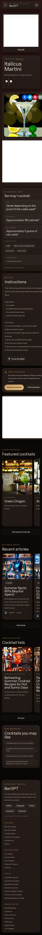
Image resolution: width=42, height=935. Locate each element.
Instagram (20, 806)
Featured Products (11, 864)
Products (7, 868)
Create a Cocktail (14, 387)
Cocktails (9, 583)
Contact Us (8, 911)
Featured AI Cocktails (11, 837)
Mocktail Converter (11, 888)
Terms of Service (10, 915)
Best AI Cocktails (10, 827)
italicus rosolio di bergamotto (24, 246)
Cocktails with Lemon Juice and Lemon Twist (19, 750)
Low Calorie (8, 854)
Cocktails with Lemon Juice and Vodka (19, 743)
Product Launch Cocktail (13, 895)
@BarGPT (20, 59)
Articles (7, 844)
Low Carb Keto (9, 857)
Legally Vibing (9, 925)
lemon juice (10, 251)
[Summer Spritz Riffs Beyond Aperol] (17, 566)
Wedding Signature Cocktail (14, 898)
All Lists (21, 718)
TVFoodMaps (9, 929)
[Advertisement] (21, 31)
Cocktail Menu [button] (18, 359)
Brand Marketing (10, 908)
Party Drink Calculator (11, 881)
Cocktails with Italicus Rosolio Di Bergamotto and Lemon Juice (17, 762)
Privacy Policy (9, 918)
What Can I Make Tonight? (13, 891)
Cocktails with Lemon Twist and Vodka (19, 756)
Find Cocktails (33, 387)
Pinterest (22, 811)
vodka (8, 246)
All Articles (21, 625)
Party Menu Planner (11, 877)
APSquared (8, 922)
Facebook (10, 811)
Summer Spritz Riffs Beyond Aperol (15, 591)
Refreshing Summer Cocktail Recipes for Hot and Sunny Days (17, 682)
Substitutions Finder (11, 884)
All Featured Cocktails (21, 532)
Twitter (9, 806)
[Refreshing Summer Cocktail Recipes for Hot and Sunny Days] (17, 659)
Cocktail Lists (8, 840)
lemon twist (22, 251)
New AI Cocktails (10, 830)
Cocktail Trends (9, 834)
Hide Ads (21, 49)
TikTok (31, 806)
